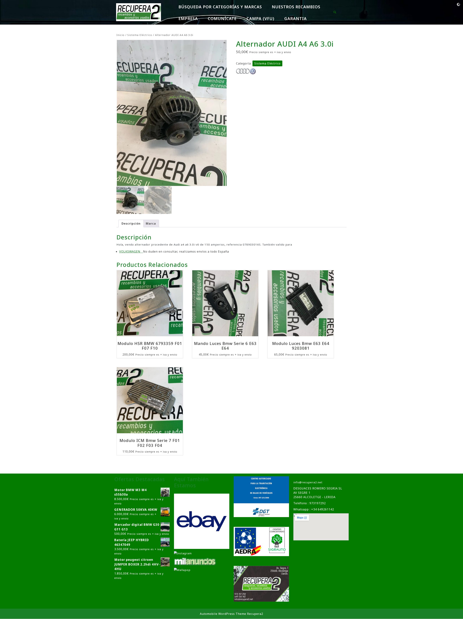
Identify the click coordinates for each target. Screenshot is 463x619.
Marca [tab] (151, 223)
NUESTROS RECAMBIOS (296, 6)
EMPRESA (188, 18)
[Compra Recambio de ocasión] (182, 569)
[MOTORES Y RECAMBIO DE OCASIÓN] (201, 521)
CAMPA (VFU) (260, 18)
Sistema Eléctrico (139, 35)
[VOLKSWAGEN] (253, 71)
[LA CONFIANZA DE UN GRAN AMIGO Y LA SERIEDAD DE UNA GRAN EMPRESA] (195, 561)
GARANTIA (295, 18)
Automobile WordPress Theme (223, 614)
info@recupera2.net (307, 482)
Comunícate (222, 18)
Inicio (120, 35)
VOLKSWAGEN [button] (131, 251)
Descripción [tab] (131, 223)
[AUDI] (243, 71)
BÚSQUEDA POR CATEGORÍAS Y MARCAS (220, 6)
